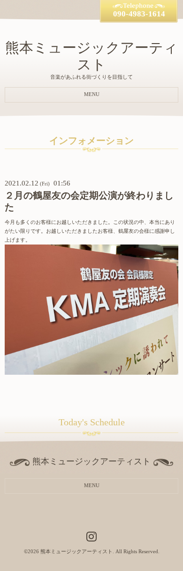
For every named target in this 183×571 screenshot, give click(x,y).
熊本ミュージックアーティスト (76, 551)
